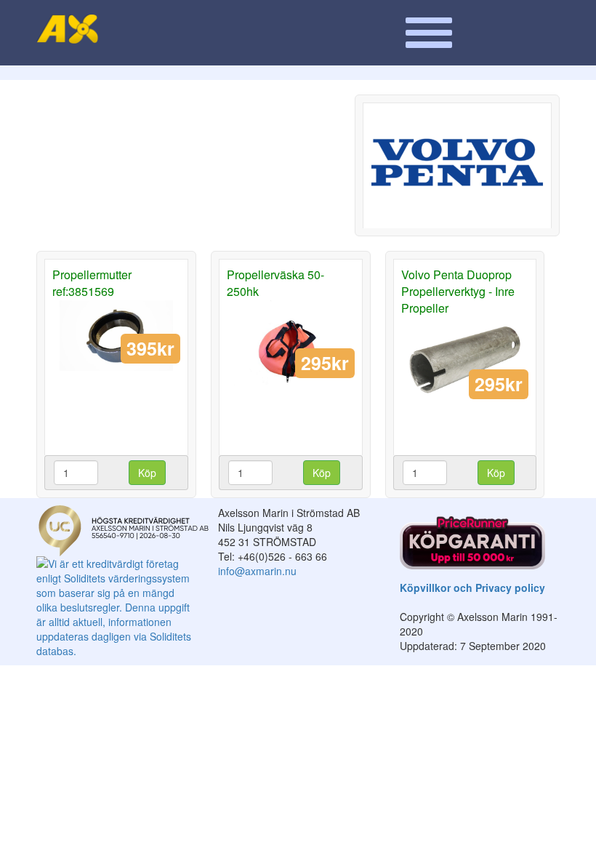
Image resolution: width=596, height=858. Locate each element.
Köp (147, 472)
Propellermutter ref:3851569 (92, 283)
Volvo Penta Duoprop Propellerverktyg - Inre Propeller (458, 291)
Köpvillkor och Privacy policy (472, 587)
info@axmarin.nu (257, 571)
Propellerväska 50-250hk (275, 283)
